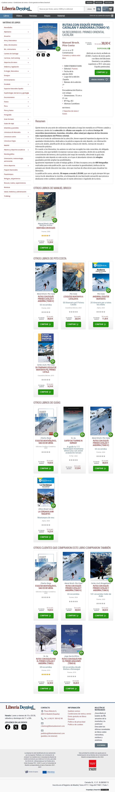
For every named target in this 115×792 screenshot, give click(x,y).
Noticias (99, 2)
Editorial (109, 2)
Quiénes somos (7, 2)
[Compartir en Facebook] (38, 54)
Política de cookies (75, 724)
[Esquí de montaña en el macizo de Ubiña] (46, 421)
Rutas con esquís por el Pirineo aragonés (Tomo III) (71, 661)
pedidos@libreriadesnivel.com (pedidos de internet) (53, 734)
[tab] (40, 122)
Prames (75, 68)
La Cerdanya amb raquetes (46, 512)
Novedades (8, 27)
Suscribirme (101, 745)
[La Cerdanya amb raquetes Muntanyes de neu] (45, 492)
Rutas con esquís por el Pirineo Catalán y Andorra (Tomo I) (46, 661)
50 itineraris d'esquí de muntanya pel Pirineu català (45, 369)
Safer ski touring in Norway (73, 442)
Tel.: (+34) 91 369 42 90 (53, 718)
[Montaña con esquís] (46, 206)
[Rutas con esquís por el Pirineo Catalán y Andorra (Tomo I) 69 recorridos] (45, 639)
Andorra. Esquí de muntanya (101, 297)
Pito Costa (68, 45)
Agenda (89, 2)
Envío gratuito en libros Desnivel (39, 2)
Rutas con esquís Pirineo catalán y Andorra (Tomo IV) (46, 298)
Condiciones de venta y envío (79, 713)
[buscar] (98, 9)
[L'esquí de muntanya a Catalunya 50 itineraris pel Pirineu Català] (73, 276)
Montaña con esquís (45, 228)
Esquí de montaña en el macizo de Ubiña (45, 442)
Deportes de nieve (71, 111)
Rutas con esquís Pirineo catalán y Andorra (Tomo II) (101, 588)
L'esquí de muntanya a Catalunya (73, 297)
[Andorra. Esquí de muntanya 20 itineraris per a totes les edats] (100, 276)
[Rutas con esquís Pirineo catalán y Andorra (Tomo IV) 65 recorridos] (46, 276)
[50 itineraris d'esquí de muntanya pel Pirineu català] (46, 347)
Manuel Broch (70, 42)
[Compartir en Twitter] (43, 54)
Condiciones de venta (21, 2)
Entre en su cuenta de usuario (100, 15)
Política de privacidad (76, 722)
